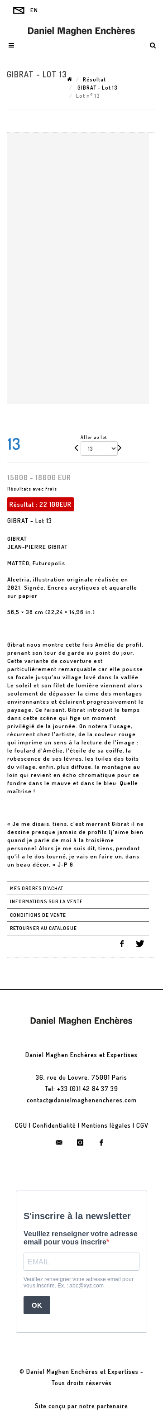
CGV (142, 1125)
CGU (21, 1125)
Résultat (94, 79)
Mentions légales (106, 1125)
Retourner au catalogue (43, 928)
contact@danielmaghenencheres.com (82, 1100)
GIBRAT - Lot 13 (97, 87)
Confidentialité (54, 1125)
